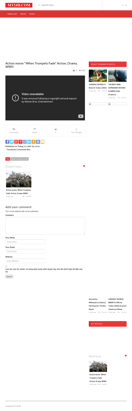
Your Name (10, 237)
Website (9, 256)
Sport (32, 14)
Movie (23, 14)
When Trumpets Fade (19, 159)
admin (37, 146)
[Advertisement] (66, 39)
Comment (9, 215)
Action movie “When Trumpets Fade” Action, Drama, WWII (97, 377)
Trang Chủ (12, 14)
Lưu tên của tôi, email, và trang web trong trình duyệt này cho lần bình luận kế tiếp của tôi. (43, 270)
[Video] (18, 5)
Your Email (10, 247)
